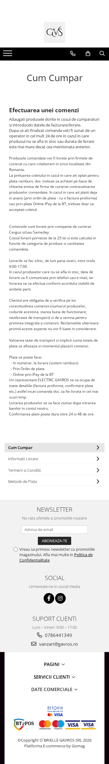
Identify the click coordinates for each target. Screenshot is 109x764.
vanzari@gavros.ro (58, 644)
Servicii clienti (52, 677)
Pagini (52, 664)
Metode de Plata (22, 481)
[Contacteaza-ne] (73, 54)
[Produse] (8, 55)
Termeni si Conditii (24, 470)
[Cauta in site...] (102, 54)
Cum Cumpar (20, 447)
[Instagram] (60, 598)
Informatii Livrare (23, 458)
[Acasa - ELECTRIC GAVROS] (54, 32)
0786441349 (58, 635)
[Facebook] (49, 598)
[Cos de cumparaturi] (87, 54)
